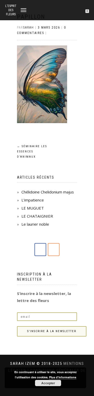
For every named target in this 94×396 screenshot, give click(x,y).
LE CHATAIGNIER (37, 216)
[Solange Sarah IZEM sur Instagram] (54, 249)
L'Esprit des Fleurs (10, 10)
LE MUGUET (32, 208)
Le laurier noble (35, 224)
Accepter (48, 383)
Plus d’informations (62, 377)
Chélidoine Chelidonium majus (47, 191)
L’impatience (32, 200)
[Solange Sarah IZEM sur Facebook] (40, 249)
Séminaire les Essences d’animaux (32, 151)
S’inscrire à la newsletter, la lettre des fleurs (44, 297)
